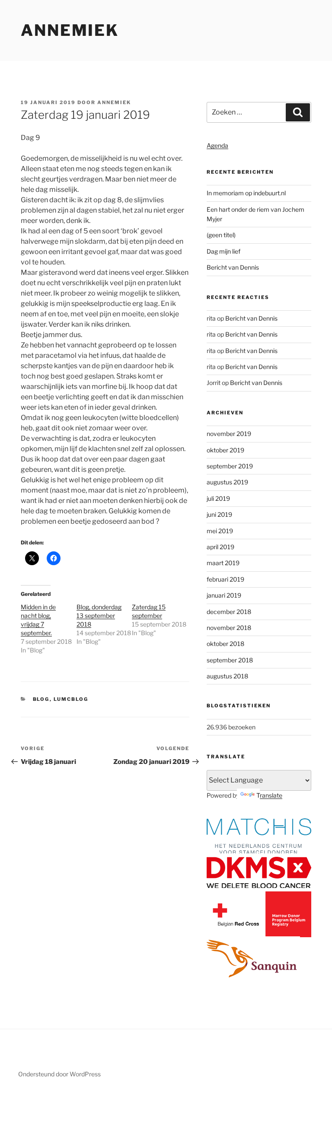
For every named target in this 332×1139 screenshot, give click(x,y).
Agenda (217, 145)
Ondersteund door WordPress (59, 1074)
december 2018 (229, 611)
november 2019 (229, 433)
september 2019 (230, 466)
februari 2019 (225, 579)
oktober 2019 (225, 450)
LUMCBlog (71, 699)
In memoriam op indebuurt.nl (246, 193)
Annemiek (70, 30)
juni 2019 (219, 514)
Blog (41, 699)
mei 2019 (220, 531)
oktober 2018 (225, 643)
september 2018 (230, 660)
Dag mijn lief (223, 251)
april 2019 (220, 546)
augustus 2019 (227, 482)
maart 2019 (223, 562)
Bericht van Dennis (233, 267)
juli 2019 (218, 498)
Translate (269, 795)
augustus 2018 (227, 676)
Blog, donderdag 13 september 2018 (99, 615)
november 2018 (229, 627)
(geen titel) (221, 235)
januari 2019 (224, 595)
